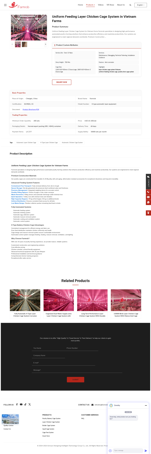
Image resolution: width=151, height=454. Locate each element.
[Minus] (146, 405)
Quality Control (8, 425)
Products (90, 5)
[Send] (146, 450)
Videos (101, 5)
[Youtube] (21, 404)
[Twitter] (29, 404)
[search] (130, 5)
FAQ (82, 418)
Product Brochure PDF (31, 109)
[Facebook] (17, 404)
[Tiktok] (25, 404)
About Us (121, 5)
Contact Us (7, 429)
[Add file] (110, 450)
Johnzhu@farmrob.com (103, 405)
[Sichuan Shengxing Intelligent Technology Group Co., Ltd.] (19, 5)
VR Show (110, 5)
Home (80, 5)
